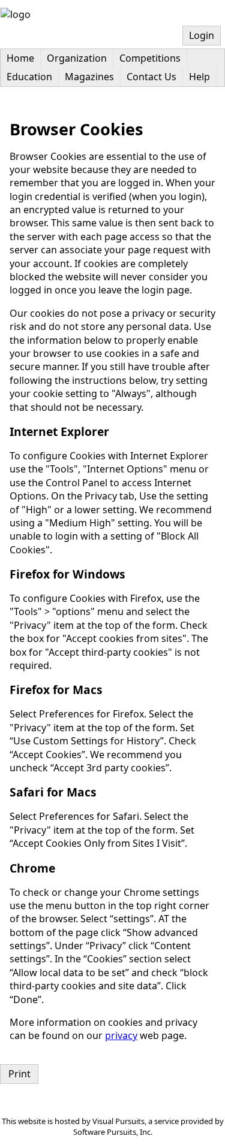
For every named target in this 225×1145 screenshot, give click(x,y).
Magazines (89, 76)
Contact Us (151, 76)
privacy (121, 1035)
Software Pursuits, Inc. (112, 1131)
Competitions (150, 58)
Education (29, 76)
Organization (77, 58)
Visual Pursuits (118, 1121)
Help (199, 76)
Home (20, 58)
